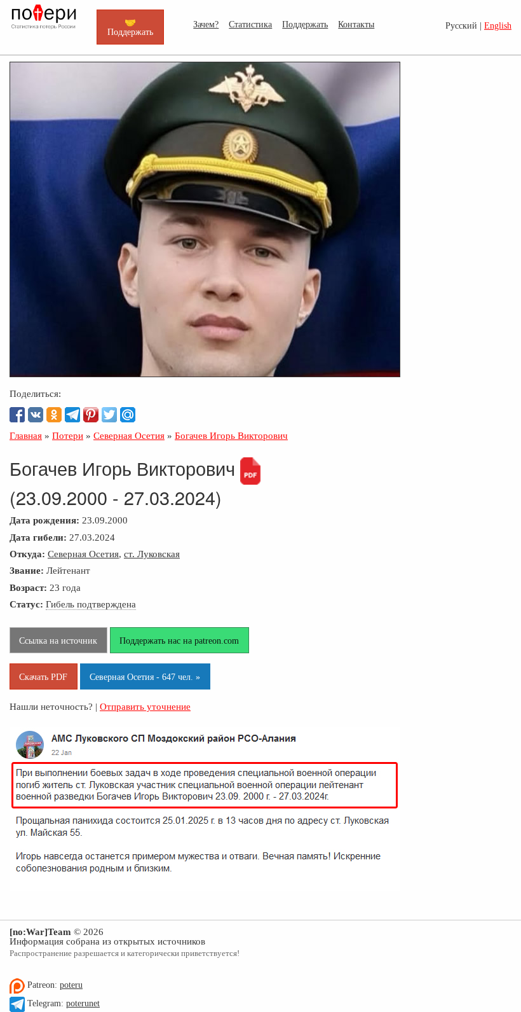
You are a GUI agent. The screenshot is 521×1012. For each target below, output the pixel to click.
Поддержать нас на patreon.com (179, 640)
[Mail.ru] (127, 414)
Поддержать (305, 24)
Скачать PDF (43, 677)
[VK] (35, 414)
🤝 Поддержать (130, 26)
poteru (71, 985)
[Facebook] (17, 414)
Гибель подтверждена (91, 604)
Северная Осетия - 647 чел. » (145, 677)
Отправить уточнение (145, 706)
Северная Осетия (83, 553)
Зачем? (206, 24)
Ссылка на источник (58, 640)
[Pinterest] (90, 414)
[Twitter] (109, 414)
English (497, 26)
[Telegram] (72, 414)
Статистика (250, 24)
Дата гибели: (38, 537)
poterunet (83, 1003)
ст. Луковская (152, 553)
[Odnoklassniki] (54, 414)
